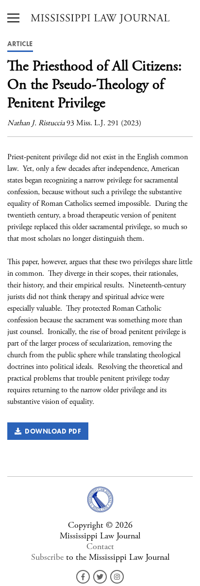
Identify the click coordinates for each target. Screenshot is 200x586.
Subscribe (47, 557)
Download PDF (51, 431)
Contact (100, 546)
